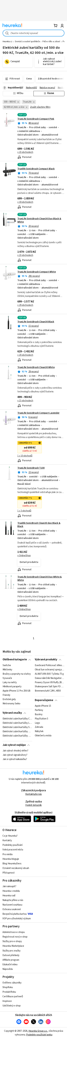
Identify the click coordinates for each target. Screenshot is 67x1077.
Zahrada (39, 727)
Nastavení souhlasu (12, 904)
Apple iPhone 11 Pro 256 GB (16, 691)
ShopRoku (7, 987)
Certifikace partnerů (12, 996)
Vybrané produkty (46, 659)
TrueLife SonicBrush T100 (31, 468)
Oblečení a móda (43, 735)
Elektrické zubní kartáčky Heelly (17, 735)
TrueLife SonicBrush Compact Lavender (38, 413)
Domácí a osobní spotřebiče (27, 41)
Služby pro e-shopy (12, 941)
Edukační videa (9, 964)
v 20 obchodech (25, 355)
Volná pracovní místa (12, 849)
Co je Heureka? (10, 836)
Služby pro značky (11, 950)
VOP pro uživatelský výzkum (16, 918)
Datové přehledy (10, 955)
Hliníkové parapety (12, 686)
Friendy (6, 695)
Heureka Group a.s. (37, 1031)
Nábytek (39, 731)
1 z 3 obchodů (24, 510)
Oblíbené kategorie (15, 659)
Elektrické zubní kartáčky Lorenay (17, 723)
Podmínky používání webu (39, 1034)
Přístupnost (8, 872)
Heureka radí (8, 895)
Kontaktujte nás (33, 794)
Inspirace (7, 1001)
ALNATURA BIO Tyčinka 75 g (49, 674)
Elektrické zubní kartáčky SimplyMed (17, 727)
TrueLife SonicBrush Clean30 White (36, 367)
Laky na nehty (10, 682)
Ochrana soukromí (11, 909)
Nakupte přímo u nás (12, 900)
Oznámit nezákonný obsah (15, 868)
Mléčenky (7, 669)
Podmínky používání (12, 845)
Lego (37, 723)
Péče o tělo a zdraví (51, 41)
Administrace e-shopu (13, 932)
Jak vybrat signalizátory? (15, 755)
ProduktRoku (9, 992)
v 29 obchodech (25, 305)
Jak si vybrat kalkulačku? (15, 759)
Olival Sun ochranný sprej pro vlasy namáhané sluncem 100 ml (49, 669)
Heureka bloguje (10, 859)
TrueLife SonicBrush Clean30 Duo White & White (39, 578)
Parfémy (39, 710)
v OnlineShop (24, 555)
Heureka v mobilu (11, 891)
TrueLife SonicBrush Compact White (36, 272)
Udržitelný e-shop (11, 1005)
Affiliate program (10, 960)
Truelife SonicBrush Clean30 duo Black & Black (38, 524)
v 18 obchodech (25, 202)
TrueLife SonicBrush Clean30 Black (35, 321)
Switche (7, 665)
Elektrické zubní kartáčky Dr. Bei (17, 731)
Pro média (7, 854)
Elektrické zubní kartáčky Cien (17, 718)
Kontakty (7, 840)
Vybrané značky (12, 713)
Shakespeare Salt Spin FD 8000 (49, 686)
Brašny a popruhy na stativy (17, 674)
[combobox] (33, 33)
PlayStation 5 (41, 718)
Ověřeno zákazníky (11, 982)
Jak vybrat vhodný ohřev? (15, 750)
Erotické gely (9, 699)
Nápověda (7, 969)
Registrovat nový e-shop (14, 936)
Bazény (38, 714)
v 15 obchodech (25, 400)
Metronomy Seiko (11, 703)
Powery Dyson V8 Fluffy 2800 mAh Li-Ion (49, 682)
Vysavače (7, 678)
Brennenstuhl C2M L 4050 (48, 691)
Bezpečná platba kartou (14, 914)
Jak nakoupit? (9, 886)
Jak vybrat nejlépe (14, 745)
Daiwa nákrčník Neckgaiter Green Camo (49, 678)
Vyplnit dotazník (33, 805)
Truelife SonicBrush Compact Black (36, 169)
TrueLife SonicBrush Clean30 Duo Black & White (39, 220)
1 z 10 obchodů (24, 456)
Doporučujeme (44, 700)
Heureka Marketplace (13, 946)
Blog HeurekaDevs (11, 863)
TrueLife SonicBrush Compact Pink (35, 119)
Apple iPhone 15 (43, 706)
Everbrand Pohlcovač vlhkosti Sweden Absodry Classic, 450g (49, 665)
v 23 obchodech (25, 152)
